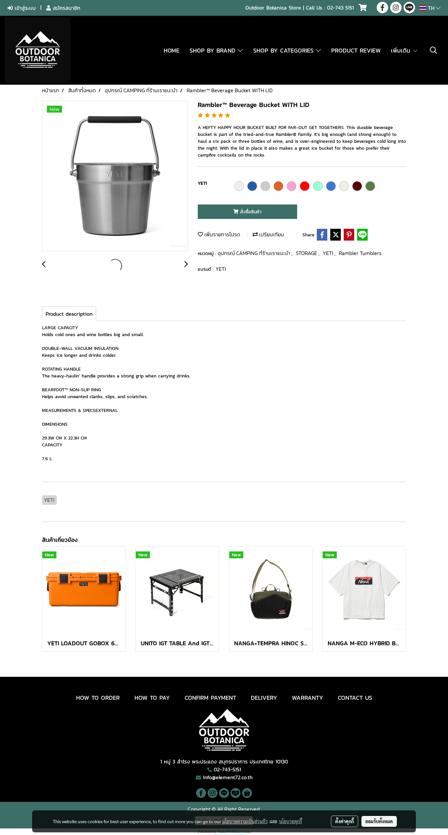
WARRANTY (307, 697)
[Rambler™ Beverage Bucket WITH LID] (115, 176)
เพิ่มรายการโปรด (221, 234)
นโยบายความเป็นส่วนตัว (245, 821)
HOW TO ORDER (98, 697)
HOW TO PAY (152, 697)
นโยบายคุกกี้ (290, 821)
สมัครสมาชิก (65, 8)
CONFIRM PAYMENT (210, 697)
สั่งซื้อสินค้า (249, 211)
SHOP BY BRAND (214, 50)
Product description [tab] (69, 314)
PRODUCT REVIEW (356, 50)
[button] (433, 50)
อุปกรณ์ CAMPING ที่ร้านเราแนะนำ (255, 253)
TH (431, 8)
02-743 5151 (340, 7)
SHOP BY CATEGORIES (284, 50)
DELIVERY (264, 697)
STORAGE (307, 253)
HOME (171, 50)
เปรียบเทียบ (271, 234)
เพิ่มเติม (402, 50)
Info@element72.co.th (228, 777)
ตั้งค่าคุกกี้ (344, 821)
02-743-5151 (227, 769)
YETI (329, 253)
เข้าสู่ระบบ (24, 8)
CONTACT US (355, 697)
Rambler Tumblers (360, 253)
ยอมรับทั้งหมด (379, 821)
